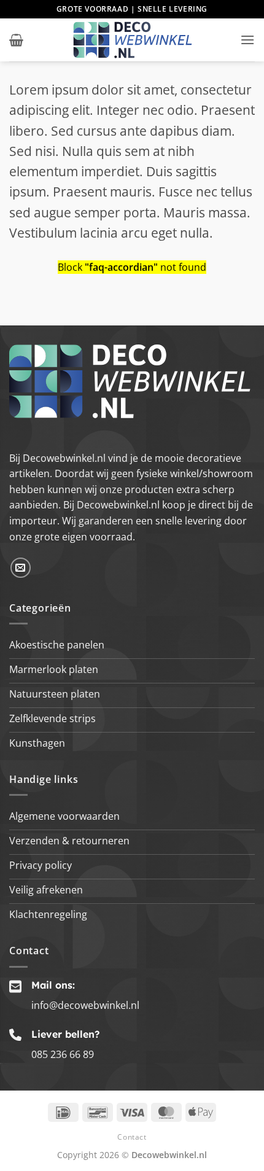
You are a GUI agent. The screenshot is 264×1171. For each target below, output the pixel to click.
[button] (16, 39)
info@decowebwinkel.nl (85, 1005)
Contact (131, 1137)
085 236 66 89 (62, 1054)
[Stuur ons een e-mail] (20, 568)
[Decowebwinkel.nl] (132, 40)
